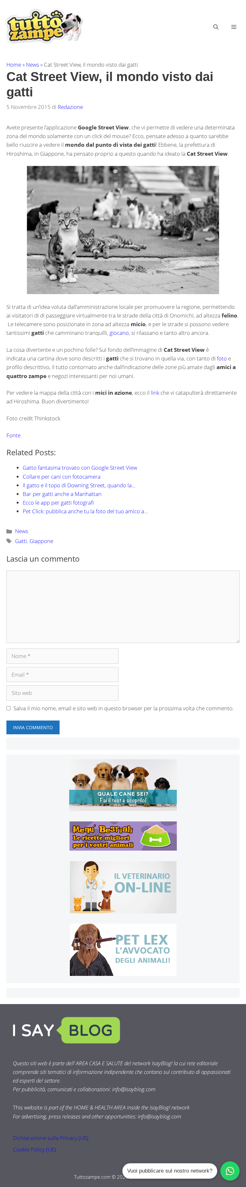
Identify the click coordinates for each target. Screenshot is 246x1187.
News (32, 64)
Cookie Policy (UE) (34, 1149)
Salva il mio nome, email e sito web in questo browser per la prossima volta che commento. (123, 708)
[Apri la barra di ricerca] (216, 27)
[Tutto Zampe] (43, 26)
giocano (119, 332)
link (155, 392)
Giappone (41, 541)
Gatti (21, 541)
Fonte (13, 435)
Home (13, 64)
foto (222, 358)
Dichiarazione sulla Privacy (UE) (50, 1138)
